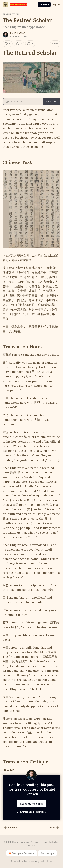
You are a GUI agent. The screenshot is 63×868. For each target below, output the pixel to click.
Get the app (47, 853)
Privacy (34, 841)
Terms (43, 841)
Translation (11, 14)
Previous (12, 827)
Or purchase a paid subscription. (31, 812)
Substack (15, 861)
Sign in (56, 4)
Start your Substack (23, 853)
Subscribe (44, 4)
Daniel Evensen (18, 33)
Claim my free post (31, 804)
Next (52, 827)
